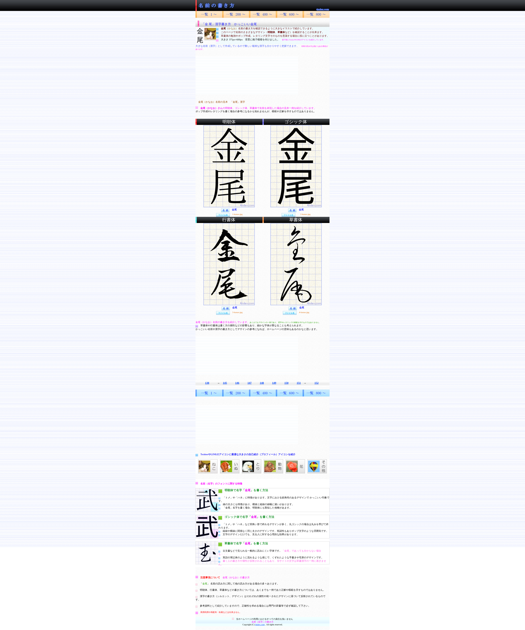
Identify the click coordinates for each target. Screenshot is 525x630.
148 (262, 382)
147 (249, 382)
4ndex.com (260, 624)
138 (207, 382)
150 (286, 382)
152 (316, 382)
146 (237, 382)
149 (274, 382)
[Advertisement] (247, 75)
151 (299, 382)
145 (225, 382)
